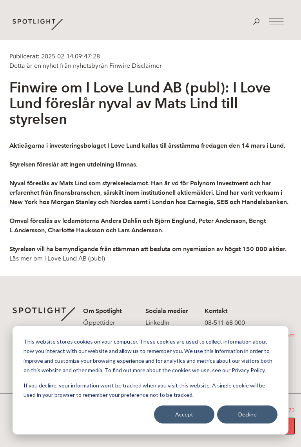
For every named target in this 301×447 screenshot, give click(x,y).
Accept (184, 414)
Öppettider (99, 322)
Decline (247, 414)
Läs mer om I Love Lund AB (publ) (57, 258)
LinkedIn (157, 322)
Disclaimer (146, 65)
